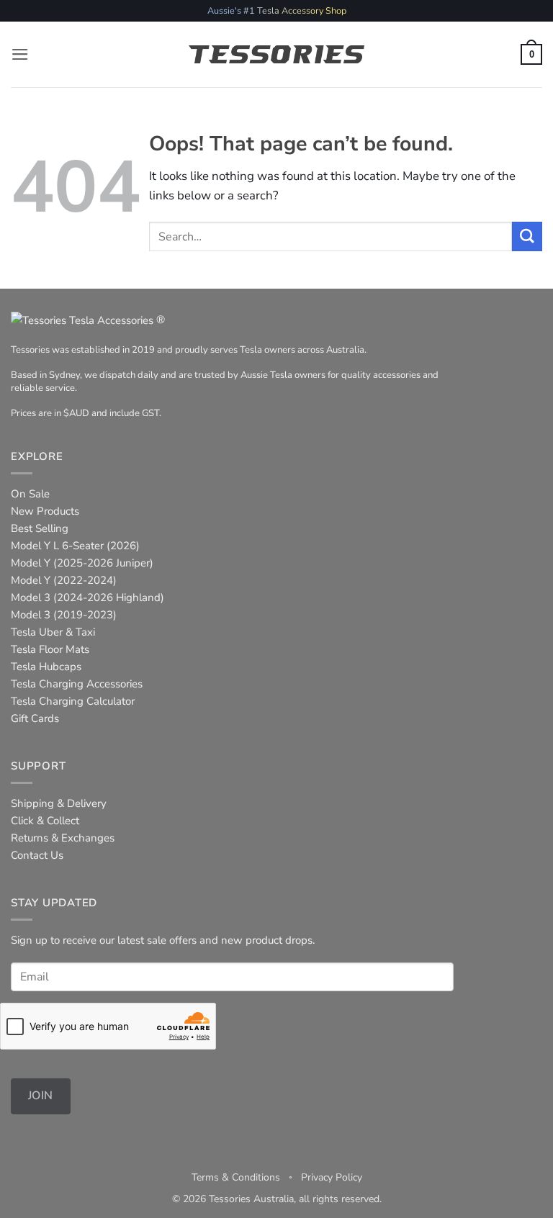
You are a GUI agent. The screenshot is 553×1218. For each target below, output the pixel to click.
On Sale (30, 494)
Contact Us (37, 855)
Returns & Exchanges (62, 838)
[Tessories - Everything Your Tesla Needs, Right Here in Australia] (277, 54)
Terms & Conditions (236, 1177)
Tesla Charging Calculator (73, 701)
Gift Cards (35, 718)
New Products (45, 511)
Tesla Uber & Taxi (53, 632)
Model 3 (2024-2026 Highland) (87, 597)
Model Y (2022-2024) (64, 580)
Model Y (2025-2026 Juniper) (82, 563)
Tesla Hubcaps (46, 666)
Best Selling (39, 528)
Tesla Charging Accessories (77, 684)
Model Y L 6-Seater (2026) (75, 545)
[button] (20, 54)
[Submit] (527, 236)
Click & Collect (45, 820)
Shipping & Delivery (59, 803)
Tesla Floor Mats (50, 649)
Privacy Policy (331, 1177)
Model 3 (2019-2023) (64, 615)
